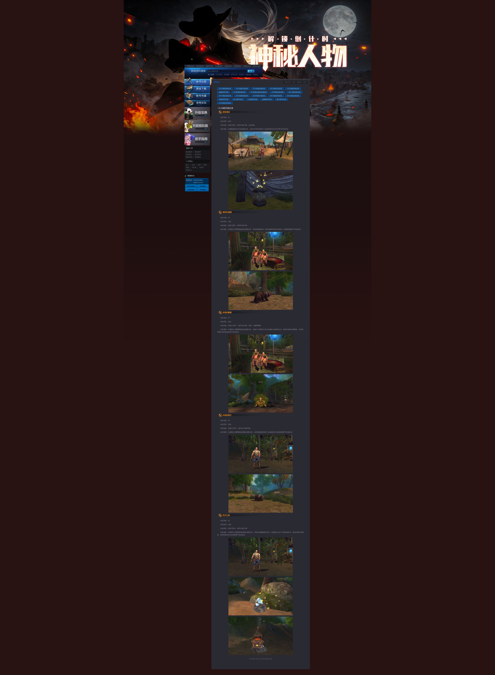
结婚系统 (248, 74)
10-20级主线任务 (225, 103)
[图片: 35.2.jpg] (260, 412)
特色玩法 (247, 66)
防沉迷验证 (191, 186)
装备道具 (228, 66)
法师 (193, 165)
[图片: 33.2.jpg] (260, 209)
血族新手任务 (267, 99)
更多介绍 (256, 66)
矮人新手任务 (281, 99)
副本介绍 (209, 66)
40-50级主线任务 (293, 96)
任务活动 (199, 66)
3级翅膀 (226, 74)
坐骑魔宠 (237, 66)
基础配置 (189, 152)
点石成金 (219, 74)
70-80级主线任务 (278, 92)
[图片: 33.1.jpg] (260, 169)
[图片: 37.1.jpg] (260, 575)
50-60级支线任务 (242, 96)
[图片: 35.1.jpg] (260, 372)
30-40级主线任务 (242, 88)
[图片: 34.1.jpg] (260, 270)
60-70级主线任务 (225, 96)
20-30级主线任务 (276, 88)
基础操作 (198, 152)
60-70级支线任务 (295, 92)
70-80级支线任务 (239, 92)
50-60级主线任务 (259, 96)
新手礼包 (234, 74)
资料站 (299, 82)
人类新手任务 (252, 99)
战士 (187, 165)
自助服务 (203, 186)
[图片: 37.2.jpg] (260, 615)
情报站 (255, 74)
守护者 (194, 167)
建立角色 (198, 154)
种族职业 (190, 66)
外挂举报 (191, 190)
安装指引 (189, 154)
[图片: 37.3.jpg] (260, 654)
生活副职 (218, 66)
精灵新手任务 (223, 99)
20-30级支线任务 (259, 88)
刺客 (199, 165)
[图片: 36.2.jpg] (260, 512)
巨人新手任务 (238, 99)
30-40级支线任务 (225, 88)
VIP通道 (203, 190)
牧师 (205, 165)
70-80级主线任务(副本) (259, 92)
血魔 (187, 167)
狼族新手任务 (223, 92)
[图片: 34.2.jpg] (260, 309)
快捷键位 (198, 157)
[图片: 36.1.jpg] (260, 472)
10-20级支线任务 (293, 88)
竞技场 (241, 74)
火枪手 (201, 167)
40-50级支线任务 (276, 96)
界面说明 (189, 157)
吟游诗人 (189, 170)
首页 (293, 82)
